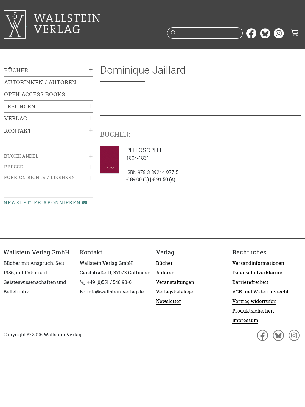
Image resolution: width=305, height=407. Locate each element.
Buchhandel (21, 156)
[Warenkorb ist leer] (294, 33)
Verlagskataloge (174, 291)
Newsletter (168, 301)
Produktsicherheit (253, 310)
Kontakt (18, 130)
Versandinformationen (258, 263)
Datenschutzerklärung (258, 272)
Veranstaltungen (175, 282)
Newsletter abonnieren (42, 202)
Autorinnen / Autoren (40, 82)
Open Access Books (34, 94)
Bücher (16, 70)
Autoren (165, 272)
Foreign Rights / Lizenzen (39, 177)
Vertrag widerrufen (254, 301)
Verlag (15, 118)
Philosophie (144, 150)
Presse (13, 167)
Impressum (245, 320)
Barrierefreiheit (250, 282)
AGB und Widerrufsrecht (260, 291)
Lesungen (20, 106)
